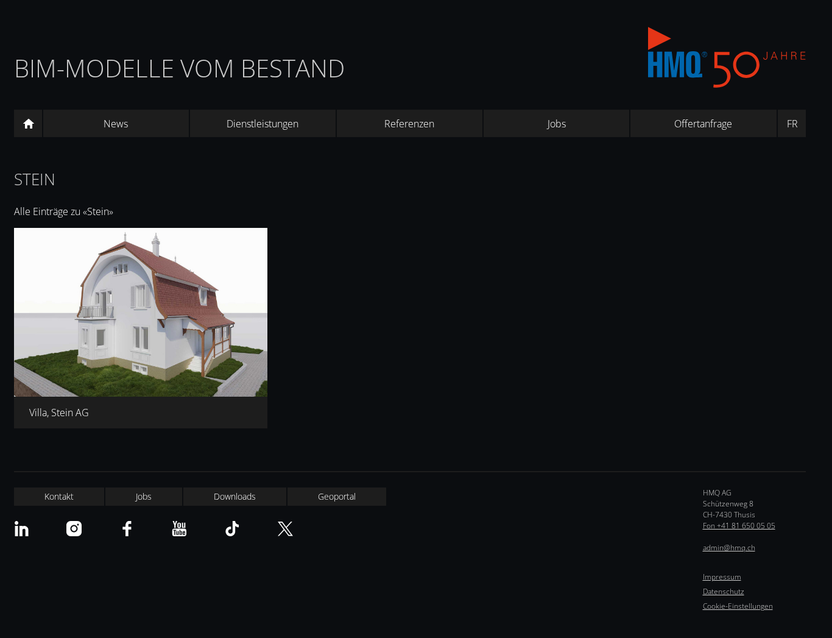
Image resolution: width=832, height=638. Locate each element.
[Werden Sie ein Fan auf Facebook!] (127, 528)
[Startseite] (28, 124)
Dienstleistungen (262, 123)
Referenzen (409, 123)
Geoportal (337, 496)
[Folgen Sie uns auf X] (285, 528)
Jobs (557, 123)
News (116, 123)
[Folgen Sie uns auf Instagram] (74, 528)
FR (792, 123)
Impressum (722, 577)
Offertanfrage (703, 123)
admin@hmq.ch (729, 547)
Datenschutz (723, 591)
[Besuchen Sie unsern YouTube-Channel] (179, 528)
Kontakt (59, 496)
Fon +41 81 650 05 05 (739, 525)
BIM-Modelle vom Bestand (179, 68)
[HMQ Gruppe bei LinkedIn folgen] (21, 528)
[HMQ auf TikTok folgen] (232, 528)
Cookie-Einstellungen (738, 606)
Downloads (235, 496)
